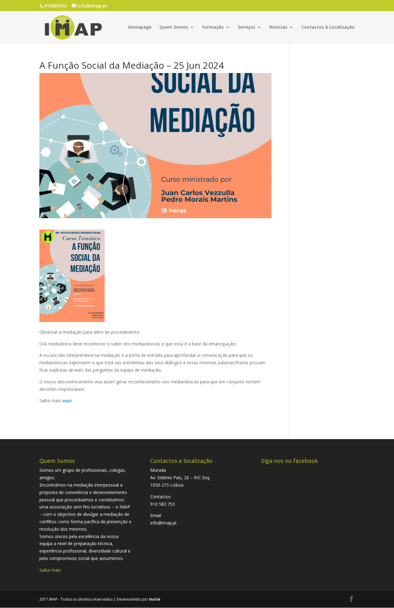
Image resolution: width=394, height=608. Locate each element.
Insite (154, 599)
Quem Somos (173, 27)
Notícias (278, 27)
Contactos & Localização (328, 27)
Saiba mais (50, 570)
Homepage (139, 27)
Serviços (246, 27)
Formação (213, 27)
